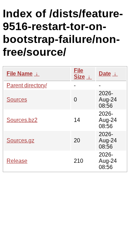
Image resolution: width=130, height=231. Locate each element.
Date (105, 74)
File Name (20, 74)
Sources (17, 100)
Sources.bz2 (22, 120)
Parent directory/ (27, 85)
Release (17, 161)
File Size (79, 74)
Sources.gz (20, 140)
